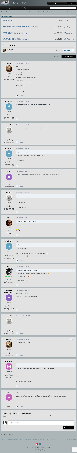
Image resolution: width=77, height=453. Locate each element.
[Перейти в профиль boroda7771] (9, 106)
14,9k (9, 279)
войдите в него (56, 415)
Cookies (48, 447)
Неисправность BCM (8, 20)
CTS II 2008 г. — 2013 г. (21, 22)
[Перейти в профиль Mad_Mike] (9, 366)
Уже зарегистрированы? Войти (57, 3)
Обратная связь (28, 8)
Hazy (8, 217)
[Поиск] (74, 8)
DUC (8, 266)
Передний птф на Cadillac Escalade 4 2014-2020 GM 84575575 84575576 (20, 26)
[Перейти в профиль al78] (9, 177)
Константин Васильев (11, 39)
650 (9, 305)
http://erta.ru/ (27, 376)
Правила (11, 8)
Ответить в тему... (15, 422)
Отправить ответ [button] (68, 427)
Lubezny (66, 20)
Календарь (18, 8)
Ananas (12, 49)
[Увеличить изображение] (17, 229)
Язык (28, 447)
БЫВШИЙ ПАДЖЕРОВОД (9, 291)
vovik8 (7, 22)
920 (9, 230)
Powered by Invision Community (38, 450)
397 (9, 184)
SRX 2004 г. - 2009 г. (26, 39)
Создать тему (55, 56)
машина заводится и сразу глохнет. (11, 38)
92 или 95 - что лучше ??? (9, 32)
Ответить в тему (69, 56)
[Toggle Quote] (18, 152)
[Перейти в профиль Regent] (9, 397)
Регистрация (71, 3)
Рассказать (58, 50)
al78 (8, 171)
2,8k (9, 114)
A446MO (8, 33)
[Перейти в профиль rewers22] (9, 130)
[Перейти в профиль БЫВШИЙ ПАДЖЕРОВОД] (9, 297)
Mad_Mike (8, 361)
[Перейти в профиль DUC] (9, 271)
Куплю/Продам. (22, 27)
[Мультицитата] (17, 96)
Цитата (21, 95)
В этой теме (68, 7)
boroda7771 (8, 101)
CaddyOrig (8, 27)
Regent (8, 392)
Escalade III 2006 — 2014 (22, 33)
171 (9, 374)
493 (9, 76)
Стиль (33, 447)
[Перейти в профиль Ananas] (4, 50)
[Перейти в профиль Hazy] (9, 223)
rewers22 (66, 32)
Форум (4, 8)
